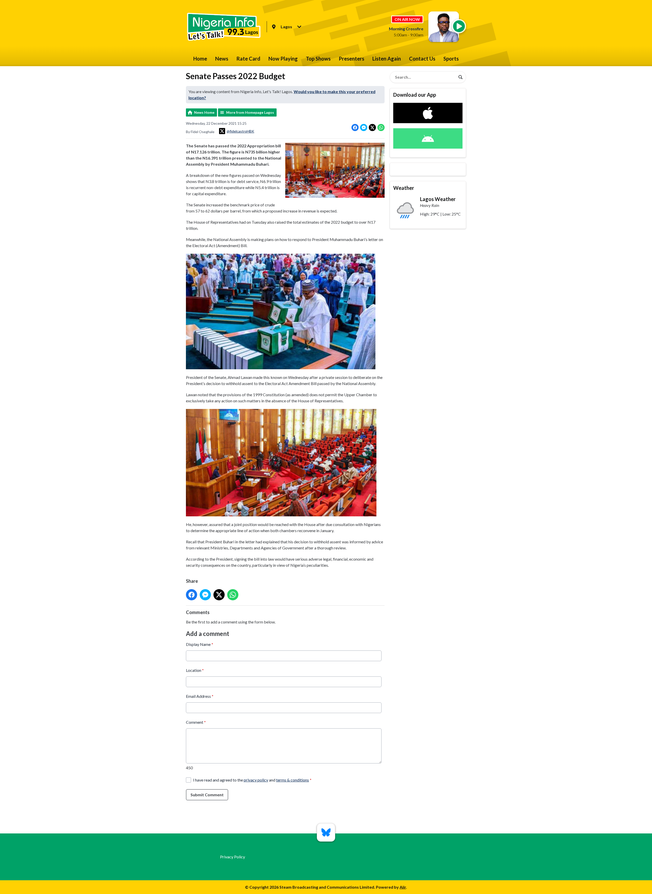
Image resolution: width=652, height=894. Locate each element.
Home (200, 58)
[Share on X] (372, 127)
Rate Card (248, 58)
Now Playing (283, 58)
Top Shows (318, 58)
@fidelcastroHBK (240, 131)
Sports (451, 58)
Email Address (199, 696)
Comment (196, 722)
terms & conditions (292, 779)
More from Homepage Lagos (250, 112)
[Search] (460, 77)
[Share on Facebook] (355, 127)
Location (195, 670)
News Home (204, 112)
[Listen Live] (459, 26)
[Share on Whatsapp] (381, 127)
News (221, 58)
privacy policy (256, 779)
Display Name (199, 644)
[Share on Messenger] (363, 127)
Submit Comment (207, 794)
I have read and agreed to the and (252, 779)
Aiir (403, 887)
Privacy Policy (232, 856)
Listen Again (386, 58)
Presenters (351, 58)
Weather (403, 188)
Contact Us (422, 58)
